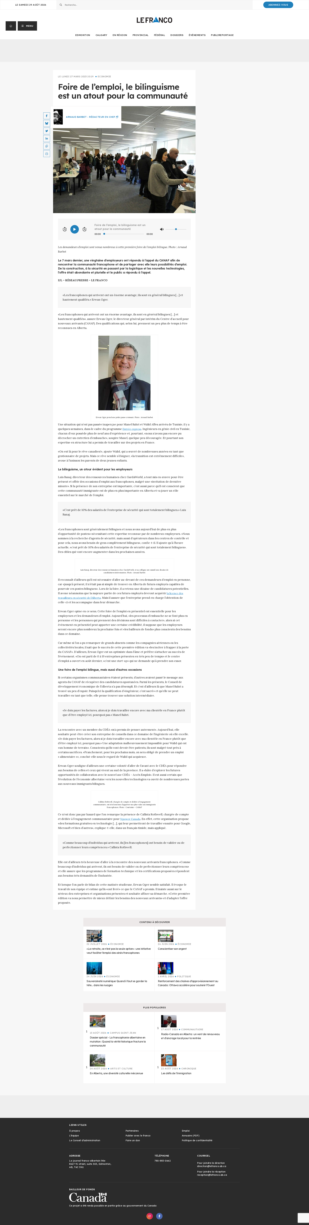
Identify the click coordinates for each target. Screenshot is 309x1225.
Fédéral (159, 35)
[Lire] (74, 229)
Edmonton (82, 35)
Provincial (141, 35)
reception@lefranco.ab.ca (212, 1174)
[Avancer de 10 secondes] (84, 229)
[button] (27, 26)
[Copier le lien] (46, 146)
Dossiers (176, 35)
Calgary (101, 35)
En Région (120, 35)
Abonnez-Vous (278, 4)
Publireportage (222, 35)
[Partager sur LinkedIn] (46, 138)
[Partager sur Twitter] (46, 131)
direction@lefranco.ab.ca (211, 1166)
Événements (197, 35)
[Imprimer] (46, 153)
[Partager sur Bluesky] (46, 123)
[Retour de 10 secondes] (64, 229)
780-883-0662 (162, 1160)
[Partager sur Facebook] (46, 116)
